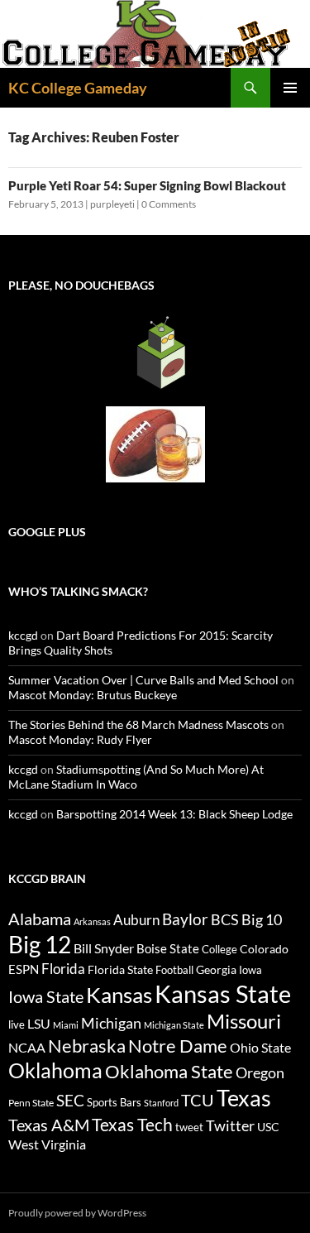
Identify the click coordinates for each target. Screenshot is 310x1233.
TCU (197, 1100)
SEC (70, 1100)
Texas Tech (132, 1124)
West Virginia (47, 1144)
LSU (38, 1023)
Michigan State (174, 1025)
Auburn (136, 919)
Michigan (111, 1023)
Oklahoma (55, 1070)
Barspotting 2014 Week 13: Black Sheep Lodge (174, 814)
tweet (189, 1127)
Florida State (120, 969)
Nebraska (87, 1045)
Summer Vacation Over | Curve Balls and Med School (143, 680)
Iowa (250, 969)
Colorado (264, 949)
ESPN (23, 969)
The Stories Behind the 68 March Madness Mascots (138, 724)
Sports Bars (114, 1102)
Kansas (119, 994)
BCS (225, 919)
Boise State (167, 948)
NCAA (26, 1047)
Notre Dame (177, 1045)
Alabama (39, 918)
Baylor (185, 918)
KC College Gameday (77, 88)
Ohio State (260, 1047)
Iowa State (45, 996)
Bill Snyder (104, 948)
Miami (66, 1025)
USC (268, 1127)
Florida (63, 968)
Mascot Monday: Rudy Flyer (80, 739)
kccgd (23, 635)
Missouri (244, 1021)
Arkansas (92, 921)
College (219, 949)
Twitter (230, 1125)
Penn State (31, 1102)
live (16, 1024)
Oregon (260, 1072)
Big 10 (261, 919)
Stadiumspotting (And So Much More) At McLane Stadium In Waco (136, 776)
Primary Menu (290, 88)
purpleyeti (112, 204)
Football (174, 969)
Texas (244, 1097)
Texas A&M (48, 1125)
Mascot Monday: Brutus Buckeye (92, 695)
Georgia (216, 969)
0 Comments (168, 204)
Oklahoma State (169, 1071)
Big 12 (39, 944)
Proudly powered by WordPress (77, 1213)
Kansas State (223, 993)
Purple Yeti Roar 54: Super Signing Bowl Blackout (147, 185)
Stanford (161, 1102)
